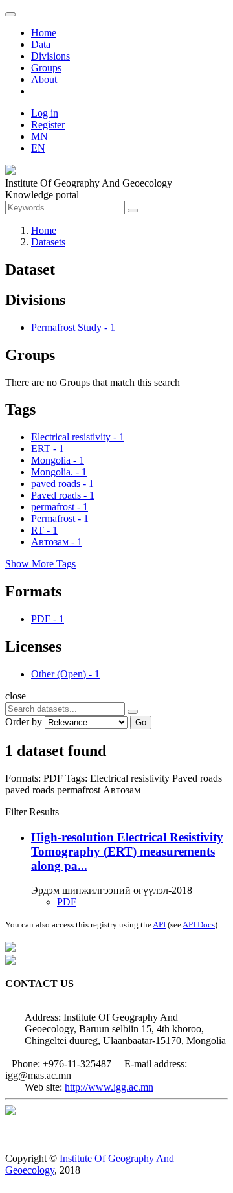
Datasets (48, 241)
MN (39, 136)
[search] (133, 712)
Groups (46, 67)
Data (40, 44)
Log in (44, 113)
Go (140, 722)
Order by (23, 721)
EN (38, 147)
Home (43, 32)
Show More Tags (40, 563)
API (159, 924)
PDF (66, 901)
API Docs (199, 924)
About (44, 79)
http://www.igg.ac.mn (109, 1087)
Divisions (50, 56)
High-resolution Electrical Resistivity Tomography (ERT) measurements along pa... (127, 851)
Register (48, 124)
